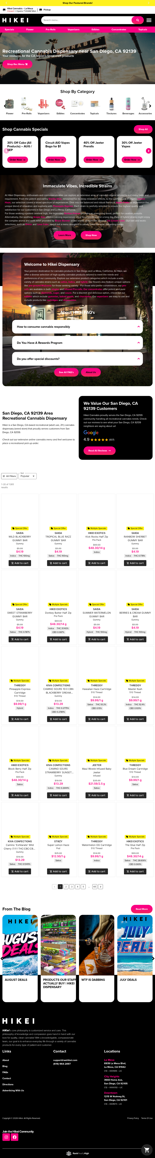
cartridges (52, 300)
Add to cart (21, 563)
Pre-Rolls (27, 113)
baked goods (66, 296)
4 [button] (77, 886)
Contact (6, 1078)
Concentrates (77, 113)
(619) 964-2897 (62, 1064)
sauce (68, 293)
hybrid (84, 282)
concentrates (95, 289)
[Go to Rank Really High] (77, 1153)
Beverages (128, 113)
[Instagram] (6, 1137)
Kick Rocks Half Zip (97, 536)
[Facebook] (14, 1137)
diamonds (46, 293)
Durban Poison (72, 213)
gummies (53, 296)
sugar (56, 293)
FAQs (5, 1072)
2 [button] (66, 886)
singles (55, 289)
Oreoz (28, 224)
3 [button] (72, 886)
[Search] (138, 20)
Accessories (145, 113)
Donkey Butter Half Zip (58, 612)
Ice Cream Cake (116, 220)
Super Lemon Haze (58, 844)
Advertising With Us (13, 1090)
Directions (7, 1084)
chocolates (85, 296)
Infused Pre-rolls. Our (76, 289)
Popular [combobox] (25, 476)
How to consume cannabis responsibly (43, 326)
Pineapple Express (63, 206)
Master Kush (135, 688)
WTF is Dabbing (93, 979)
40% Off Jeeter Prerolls (94, 144)
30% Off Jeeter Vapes (132, 144)
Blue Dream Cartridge (135, 768)
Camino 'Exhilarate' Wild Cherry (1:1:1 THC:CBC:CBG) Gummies (20, 848)
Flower (9, 113)
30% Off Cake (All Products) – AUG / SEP (19, 146)
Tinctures (111, 113)
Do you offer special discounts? (38, 359)
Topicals (94, 113)
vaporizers (102, 296)
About (5, 1060)
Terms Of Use (147, 1118)
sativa (64, 282)
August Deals (16, 979)
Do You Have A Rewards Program (39, 342)
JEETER (96, 765)
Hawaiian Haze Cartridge (96, 688)
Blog (4, 1066)
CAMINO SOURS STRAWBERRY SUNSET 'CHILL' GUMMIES (58, 772)
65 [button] (94, 886)
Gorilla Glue (55, 199)
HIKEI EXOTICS (96, 533)
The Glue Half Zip (135, 844)
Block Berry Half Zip (19, 768)
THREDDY (20, 685)
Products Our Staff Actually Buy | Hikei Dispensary (59, 983)
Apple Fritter (123, 202)
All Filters (11, 476)
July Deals (128, 979)
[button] (6, 2)
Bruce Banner (62, 220)
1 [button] (60, 886)
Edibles (60, 113)
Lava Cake (43, 224)
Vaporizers (43, 113)
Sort (22, 473)
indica (71, 282)
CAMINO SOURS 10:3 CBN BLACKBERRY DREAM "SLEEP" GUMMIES (58, 692)
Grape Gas (39, 217)
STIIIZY (58, 841)
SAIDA (20, 533)
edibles (28, 296)
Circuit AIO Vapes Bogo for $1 (57, 144)
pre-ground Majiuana (40, 285)
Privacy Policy (133, 1118)
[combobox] (86, 20)
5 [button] (83, 886)
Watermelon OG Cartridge (97, 844)
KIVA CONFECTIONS (58, 685)
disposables (69, 300)
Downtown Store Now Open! (77, 3)
